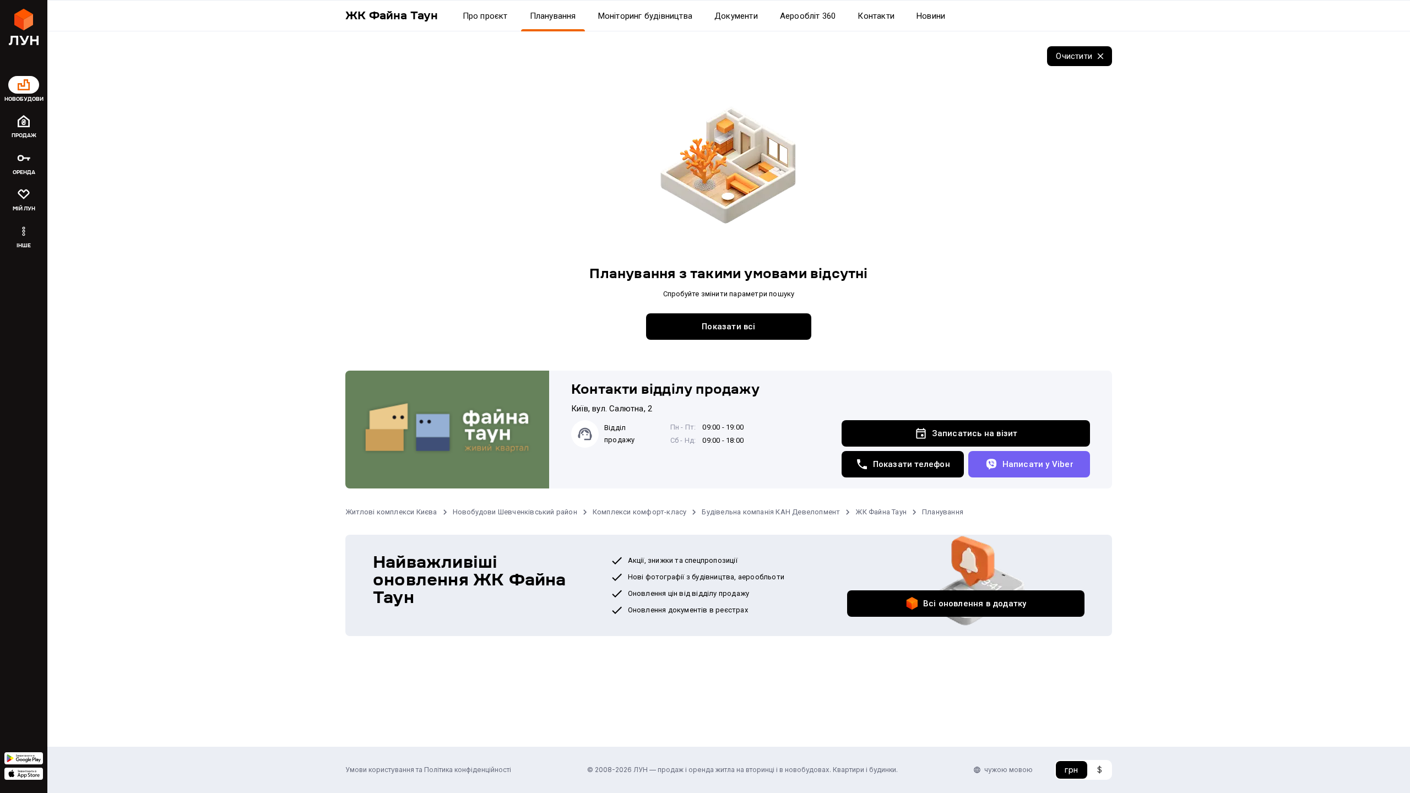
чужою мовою (1008, 769)
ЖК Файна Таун (881, 512)
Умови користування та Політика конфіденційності (428, 769)
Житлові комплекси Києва (391, 512)
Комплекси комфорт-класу (640, 512)
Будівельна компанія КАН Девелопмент (771, 512)
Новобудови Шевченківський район (515, 512)
